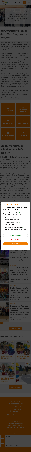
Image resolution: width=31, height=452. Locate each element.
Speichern (15, 244)
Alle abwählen (15, 240)
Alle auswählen (15, 235)
